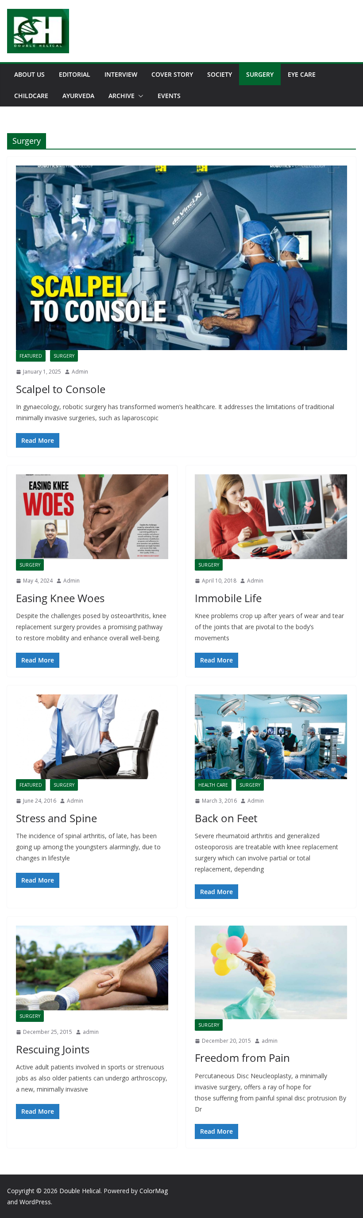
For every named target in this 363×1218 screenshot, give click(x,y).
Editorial (74, 74)
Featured (30, 356)
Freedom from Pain (242, 1057)
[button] (139, 96)
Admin (80, 371)
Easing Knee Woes (60, 598)
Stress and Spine (56, 818)
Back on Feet (226, 818)
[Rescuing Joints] (92, 968)
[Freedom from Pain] (271, 972)
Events (169, 95)
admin (91, 1032)
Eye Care (302, 74)
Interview (120, 74)
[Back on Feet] (271, 736)
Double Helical (79, 1190)
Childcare (31, 95)
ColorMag (153, 1190)
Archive (121, 95)
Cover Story (172, 74)
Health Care (213, 785)
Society (219, 74)
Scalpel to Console (60, 389)
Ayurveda (78, 95)
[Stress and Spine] (92, 736)
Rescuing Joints (52, 1049)
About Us (29, 74)
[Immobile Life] (271, 516)
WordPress (35, 1202)
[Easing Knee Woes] (92, 516)
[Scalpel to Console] (181, 258)
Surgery (260, 74)
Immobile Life (228, 598)
